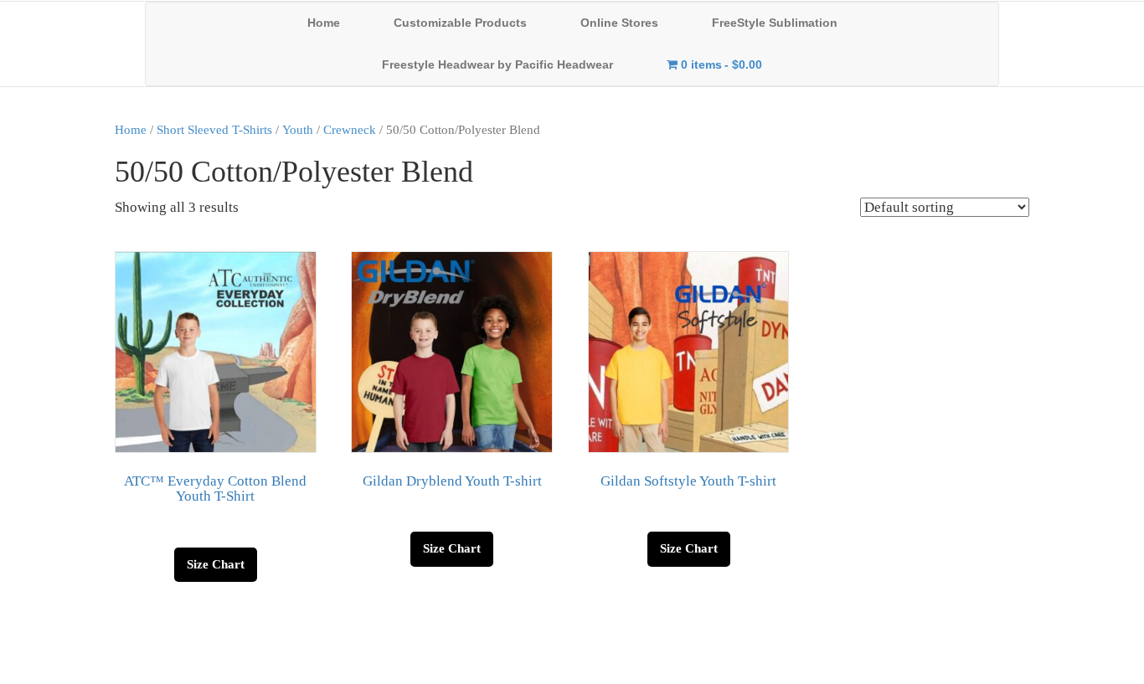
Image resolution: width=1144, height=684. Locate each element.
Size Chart (216, 564)
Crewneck (349, 129)
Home (323, 22)
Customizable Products (460, 22)
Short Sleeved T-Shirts (214, 129)
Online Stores (619, 22)
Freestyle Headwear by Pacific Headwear (497, 64)
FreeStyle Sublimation (774, 22)
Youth (297, 129)
